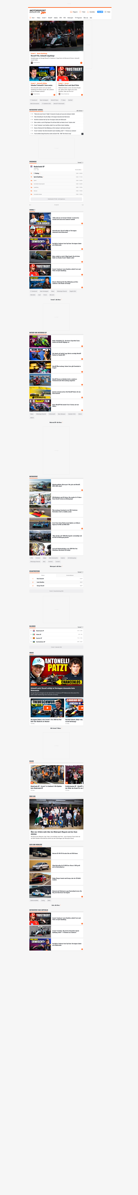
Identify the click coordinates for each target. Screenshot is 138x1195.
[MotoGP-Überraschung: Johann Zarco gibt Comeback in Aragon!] (56, 367)
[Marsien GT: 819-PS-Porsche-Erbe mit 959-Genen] (56, 853)
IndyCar (56, 18)
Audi (39, 295)
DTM (60, 18)
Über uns (86, 18)
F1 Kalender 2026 (46, 103)
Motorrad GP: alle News (56, 422)
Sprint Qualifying (38, 177)
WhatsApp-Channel (62, 291)
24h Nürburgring (72, 558)
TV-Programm (78, 18)
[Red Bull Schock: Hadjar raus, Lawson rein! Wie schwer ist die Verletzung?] (82, 712)
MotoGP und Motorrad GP (38, 333)
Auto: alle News (56, 905)
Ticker (83, 12)
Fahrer (42, 575)
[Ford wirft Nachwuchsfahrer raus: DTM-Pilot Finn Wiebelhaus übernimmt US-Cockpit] (56, 549)
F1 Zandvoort (33, 100)
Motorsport (70, 18)
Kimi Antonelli (40, 578)
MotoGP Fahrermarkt (59, 103)
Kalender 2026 (71, 414)
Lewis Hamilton (40, 582)
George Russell (40, 585)
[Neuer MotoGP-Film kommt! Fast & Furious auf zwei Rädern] (56, 405)
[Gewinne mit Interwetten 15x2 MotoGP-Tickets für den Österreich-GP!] (56, 393)
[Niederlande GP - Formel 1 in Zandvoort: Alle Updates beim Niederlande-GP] (47, 778)
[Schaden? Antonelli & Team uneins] (42, 81)
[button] (82, 134)
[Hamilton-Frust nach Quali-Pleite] (70, 81)
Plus (99, 12)
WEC (64, 18)
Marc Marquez (61, 414)
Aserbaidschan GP (40, 642)
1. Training (36, 173)
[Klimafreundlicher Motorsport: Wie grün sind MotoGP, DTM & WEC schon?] (56, 485)
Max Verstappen (44, 100)
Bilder (49, 900)
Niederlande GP (39, 166)
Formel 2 (50, 561)
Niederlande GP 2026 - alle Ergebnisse (56, 199)
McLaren (52, 295)
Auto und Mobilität (35, 845)
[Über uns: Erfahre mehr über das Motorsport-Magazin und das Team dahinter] (56, 820)
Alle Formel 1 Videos (55, 728)
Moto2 (80, 414)
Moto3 (32, 417)
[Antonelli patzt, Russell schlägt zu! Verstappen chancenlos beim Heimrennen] (55, 116)
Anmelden (92, 12)
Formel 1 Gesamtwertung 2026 (56, 591)
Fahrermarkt (52, 414)
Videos (38, 18)
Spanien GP (39, 638)
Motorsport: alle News (55, 566)
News (52, 291)
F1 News (63, 100)
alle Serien (79, 111)
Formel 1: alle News (56, 300)
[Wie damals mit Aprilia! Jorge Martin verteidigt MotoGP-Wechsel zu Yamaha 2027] (56, 354)
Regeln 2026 (73, 291)
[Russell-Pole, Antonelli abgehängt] (56, 43)
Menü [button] (108, 12)
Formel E (38, 558)
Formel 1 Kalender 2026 (56, 647)
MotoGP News (54, 100)
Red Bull (70, 100)
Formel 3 (58, 561)
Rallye (44, 558)
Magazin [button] (75, 12)
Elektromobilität (34, 900)
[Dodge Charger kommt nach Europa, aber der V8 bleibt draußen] (56, 879)
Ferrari (45, 295)
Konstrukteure (69, 575)
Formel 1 (44, 18)
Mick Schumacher (34, 103)
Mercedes (32, 295)
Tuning (43, 900)
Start (33, 18)
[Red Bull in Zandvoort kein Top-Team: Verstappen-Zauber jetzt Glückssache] (55, 119)
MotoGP (50, 18)
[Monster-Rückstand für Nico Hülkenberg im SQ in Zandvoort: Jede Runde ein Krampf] (55, 128)
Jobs (91, 18)
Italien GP (38, 634)
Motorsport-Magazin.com (37, 12)
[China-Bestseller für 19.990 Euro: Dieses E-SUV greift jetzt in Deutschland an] (56, 866)
